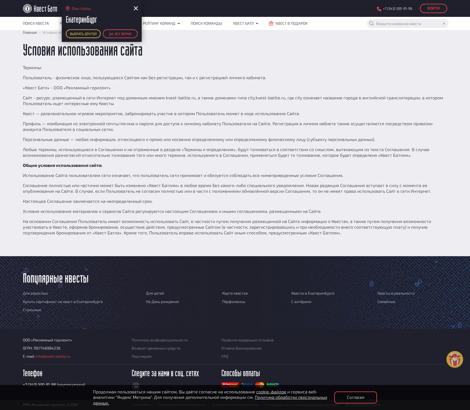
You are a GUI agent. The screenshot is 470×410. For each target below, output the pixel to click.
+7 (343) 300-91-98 (397, 9)
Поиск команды (206, 23)
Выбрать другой (83, 34)
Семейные (386, 301)
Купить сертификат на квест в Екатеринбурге (63, 301)
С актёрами (301, 301)
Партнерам (141, 356)
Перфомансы (233, 301)
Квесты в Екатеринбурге (312, 293)
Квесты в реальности (396, 293)
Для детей (155, 293)
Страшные (32, 309)
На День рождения (162, 301)
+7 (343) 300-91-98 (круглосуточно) (54, 384)
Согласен (355, 397)
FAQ (224, 356)
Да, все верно (120, 34)
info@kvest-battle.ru (53, 356)
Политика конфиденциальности (160, 340)
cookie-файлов (271, 391)
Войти (433, 8)
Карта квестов (235, 293)
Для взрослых (35, 293)
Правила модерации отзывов (247, 340)
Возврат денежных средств (156, 348)
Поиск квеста (36, 23)
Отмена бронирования (241, 348)
